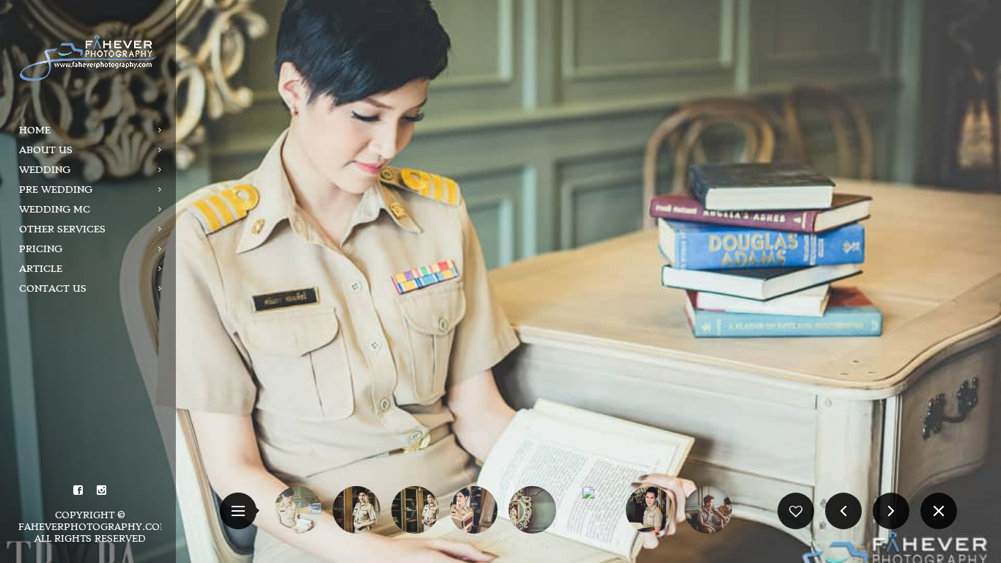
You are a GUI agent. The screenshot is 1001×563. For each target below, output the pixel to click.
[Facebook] (78, 490)
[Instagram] (102, 490)
